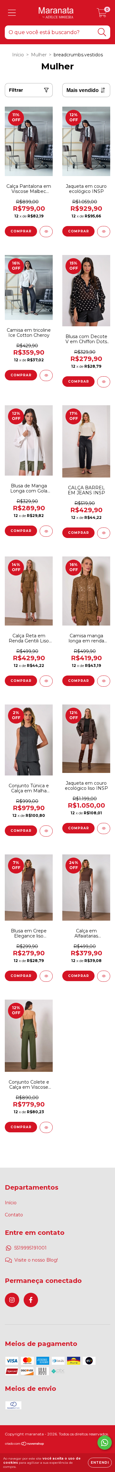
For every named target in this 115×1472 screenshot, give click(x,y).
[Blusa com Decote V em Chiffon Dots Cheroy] (103, 381)
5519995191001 (30, 1248)
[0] (101, 14)
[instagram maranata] (12, 1300)
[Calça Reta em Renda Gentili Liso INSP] (46, 681)
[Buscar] (102, 32)
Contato (14, 1215)
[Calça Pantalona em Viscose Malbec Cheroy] (46, 231)
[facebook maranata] (31, 1300)
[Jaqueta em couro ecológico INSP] (103, 231)
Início (18, 55)
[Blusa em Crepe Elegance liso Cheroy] (46, 976)
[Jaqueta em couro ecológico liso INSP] (103, 828)
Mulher (39, 55)
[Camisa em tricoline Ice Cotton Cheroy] (46, 375)
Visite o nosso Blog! (36, 1260)
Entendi (100, 1463)
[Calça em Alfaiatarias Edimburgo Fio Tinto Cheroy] (103, 976)
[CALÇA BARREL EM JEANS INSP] (103, 533)
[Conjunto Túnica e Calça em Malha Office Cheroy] (46, 831)
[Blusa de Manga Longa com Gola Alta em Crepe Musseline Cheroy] (46, 531)
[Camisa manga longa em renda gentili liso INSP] (103, 681)
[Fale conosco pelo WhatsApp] (104, 1442)
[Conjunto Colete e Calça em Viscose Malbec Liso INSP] (46, 1127)
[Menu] (12, 13)
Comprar (21, 231)
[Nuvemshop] (25, 1444)
